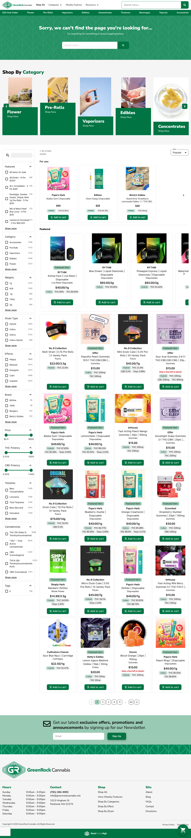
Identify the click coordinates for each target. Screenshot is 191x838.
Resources (91, 4)
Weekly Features (74, 4)
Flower (14, 112)
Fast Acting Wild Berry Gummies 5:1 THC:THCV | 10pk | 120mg (170, 587)
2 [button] (102, 702)
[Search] (184, 5)
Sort (174, 149)
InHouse (133, 427)
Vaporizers (93, 121)
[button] (7, 155)
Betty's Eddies (95, 656)
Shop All (40, 4)
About (149, 792)
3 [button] (108, 702)
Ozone (133, 652)
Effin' (95, 352)
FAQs (149, 801)
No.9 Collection (58, 348)
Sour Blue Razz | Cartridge (58, 655)
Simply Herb (58, 584)
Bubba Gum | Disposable (58, 435)
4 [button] (114, 702)
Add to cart (63, 302)
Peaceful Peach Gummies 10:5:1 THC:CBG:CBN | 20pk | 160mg (95, 360)
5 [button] (120, 702)
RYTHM (62, 272)
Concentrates (171, 126)
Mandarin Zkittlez (58, 588)
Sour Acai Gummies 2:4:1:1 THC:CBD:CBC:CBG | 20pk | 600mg (170, 360)
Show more (11, 228)
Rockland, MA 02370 (61, 804)
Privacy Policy (168, 824)
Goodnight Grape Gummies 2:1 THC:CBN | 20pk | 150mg (170, 439)
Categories (53, 4)
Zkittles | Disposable (132, 588)
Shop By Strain (106, 811)
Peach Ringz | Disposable (170, 660)
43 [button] (131, 702)
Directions (151, 811)
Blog (148, 797)
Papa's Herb (58, 432)
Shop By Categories (108, 801)
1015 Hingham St (59, 800)
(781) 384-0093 (59, 792)
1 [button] (97, 702)
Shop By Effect (106, 806)
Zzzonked (170, 508)
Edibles (127, 113)
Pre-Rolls (54, 107)
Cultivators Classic (58, 652)
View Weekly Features (110, 797)
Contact (150, 806)
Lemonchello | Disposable (95, 435)
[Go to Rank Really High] (95, 833)
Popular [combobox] (177, 152)
